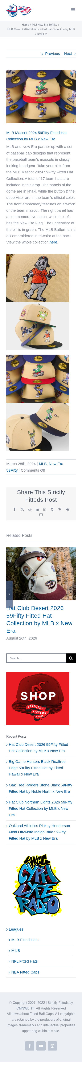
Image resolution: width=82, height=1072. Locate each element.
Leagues (16, 929)
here (53, 242)
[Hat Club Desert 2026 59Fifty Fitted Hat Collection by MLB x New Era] (41, 549)
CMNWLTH (25, 1008)
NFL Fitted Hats (24, 961)
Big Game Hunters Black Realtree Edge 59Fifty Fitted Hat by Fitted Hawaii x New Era (37, 767)
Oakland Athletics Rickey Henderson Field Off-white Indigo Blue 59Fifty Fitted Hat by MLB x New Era (39, 832)
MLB (43, 464)
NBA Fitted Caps (25, 972)
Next (68, 54)
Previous (52, 54)
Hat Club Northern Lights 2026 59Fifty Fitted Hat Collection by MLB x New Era (40, 808)
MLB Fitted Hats (24, 940)
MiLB (15, 950)
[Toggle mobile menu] (73, 9)
